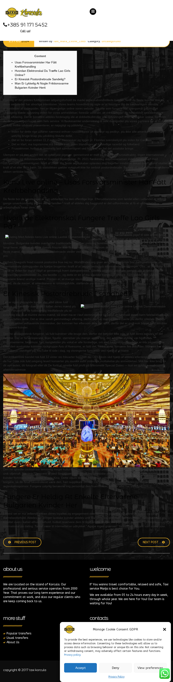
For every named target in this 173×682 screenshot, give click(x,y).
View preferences (150, 668)
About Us (13, 642)
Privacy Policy (116, 676)
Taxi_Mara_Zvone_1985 (69, 41)
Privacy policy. (72, 654)
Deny (115, 668)
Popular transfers (19, 633)
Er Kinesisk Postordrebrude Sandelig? (40, 79)
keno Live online (153, 243)
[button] (164, 629)
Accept (80, 668)
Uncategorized (111, 41)
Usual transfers (17, 638)
